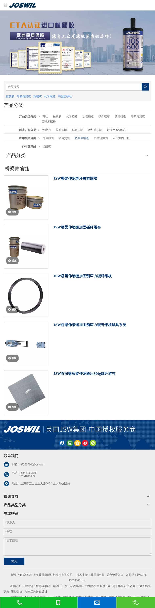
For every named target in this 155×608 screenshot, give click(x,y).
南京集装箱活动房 (123, 586)
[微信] (93, 443)
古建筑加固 (101, 138)
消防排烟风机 (43, 586)
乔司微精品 (29, 146)
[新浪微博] (85, 443)
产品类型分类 (27, 116)
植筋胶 (46, 146)
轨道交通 (64, 138)
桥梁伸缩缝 (82, 138)
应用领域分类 (27, 138)
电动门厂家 (60, 586)
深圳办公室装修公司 (98, 586)
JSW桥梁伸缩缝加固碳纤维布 (77, 227)
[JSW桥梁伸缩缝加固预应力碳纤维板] (26, 295)
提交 (14, 561)
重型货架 (16, 591)
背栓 (45, 116)
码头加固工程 (121, 138)
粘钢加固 (77, 129)
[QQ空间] (77, 443)
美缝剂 (28, 586)
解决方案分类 (27, 129)
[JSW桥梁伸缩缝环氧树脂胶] (26, 197)
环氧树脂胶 (138, 116)
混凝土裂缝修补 (117, 129)
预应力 (46, 129)
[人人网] (62, 443)
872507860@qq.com (32, 464)
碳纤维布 (104, 116)
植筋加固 (61, 129)
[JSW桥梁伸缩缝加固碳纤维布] (26, 246)
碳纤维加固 (95, 129)
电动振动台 (77, 586)
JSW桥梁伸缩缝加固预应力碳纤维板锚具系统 (89, 325)
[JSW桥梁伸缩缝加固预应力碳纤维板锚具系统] (26, 343)
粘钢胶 (57, 116)
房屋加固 (48, 138)
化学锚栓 (72, 116)
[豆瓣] (70, 443)
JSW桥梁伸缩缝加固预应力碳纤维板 (82, 276)
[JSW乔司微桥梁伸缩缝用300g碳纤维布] (26, 392)
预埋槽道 (88, 116)
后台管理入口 (114, 574)
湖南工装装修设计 (36, 591)
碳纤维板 (120, 116)
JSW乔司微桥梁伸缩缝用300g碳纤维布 (84, 374)
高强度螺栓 (49, 121)
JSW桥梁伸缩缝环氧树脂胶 (75, 178)
